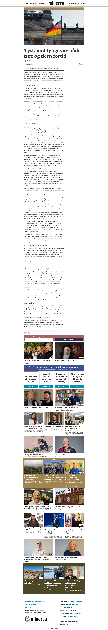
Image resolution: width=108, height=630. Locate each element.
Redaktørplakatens (30, 612)
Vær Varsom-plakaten (42, 610)
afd (25, 330)
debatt (53, 330)
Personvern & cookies (30, 604)
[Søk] (83, 3)
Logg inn (79, 3)
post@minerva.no (67, 607)
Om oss (26, 3)
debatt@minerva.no (73, 604)
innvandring (35, 330)
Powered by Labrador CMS (54, 628)
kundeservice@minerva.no (74, 601)
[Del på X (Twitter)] (81, 64)
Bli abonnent (72, 3)
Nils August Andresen (75, 613)
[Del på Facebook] (79, 64)
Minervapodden (39, 3)
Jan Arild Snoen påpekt (50, 134)
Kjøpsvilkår (28, 607)
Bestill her (31, 386)
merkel (40, 330)
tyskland (29, 330)
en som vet (28, 250)
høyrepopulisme (47, 330)
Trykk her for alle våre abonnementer (34, 601)
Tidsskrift (31, 3)
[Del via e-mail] (83, 64)
